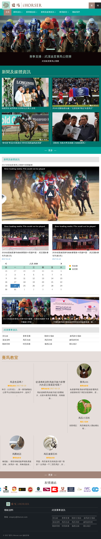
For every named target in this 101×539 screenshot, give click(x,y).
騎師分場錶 (49, 336)
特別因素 (27, 344)
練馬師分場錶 (75, 336)
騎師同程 (6, 344)
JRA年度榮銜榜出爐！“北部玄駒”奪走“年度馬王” (72, 108)
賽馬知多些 (12, 386)
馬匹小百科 (84, 422)
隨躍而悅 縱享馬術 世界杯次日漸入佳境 (18, 108)
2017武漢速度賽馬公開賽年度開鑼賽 (17, 165)
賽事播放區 (31, 12)
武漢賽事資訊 (10, 330)
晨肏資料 (6, 340)
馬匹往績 (27, 340)
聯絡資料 (8, 510)
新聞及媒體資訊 (48, 12)
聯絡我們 (76, 12)
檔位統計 (73, 344)
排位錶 (5, 336)
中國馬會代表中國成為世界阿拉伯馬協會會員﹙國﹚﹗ (74, 322)
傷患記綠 (48, 344)
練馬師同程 (74, 340)
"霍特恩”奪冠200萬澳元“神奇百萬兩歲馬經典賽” (22, 143)
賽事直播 (27, 336)
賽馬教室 (63, 12)
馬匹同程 (48, 340)
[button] (7, 33)
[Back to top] (94, 532)
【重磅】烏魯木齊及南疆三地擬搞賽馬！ (69, 143)
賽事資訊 (17, 12)
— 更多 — (50, 150)
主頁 (8, 12)
